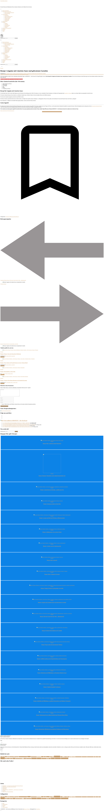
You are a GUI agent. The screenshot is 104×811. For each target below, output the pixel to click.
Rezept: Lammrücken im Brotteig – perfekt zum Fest (52, 489)
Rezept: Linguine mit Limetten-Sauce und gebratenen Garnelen (52, 602)
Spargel (11, 758)
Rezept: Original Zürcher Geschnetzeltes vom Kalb (52, 588)
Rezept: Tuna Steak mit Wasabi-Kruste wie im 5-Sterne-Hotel (14, 362)
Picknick (97, 756)
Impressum (4, 788)
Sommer (8, 758)
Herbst (61, 756)
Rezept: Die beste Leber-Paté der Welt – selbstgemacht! (52, 616)
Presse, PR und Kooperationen (8, 791)
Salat (6, 758)
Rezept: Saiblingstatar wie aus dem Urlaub (52, 532)
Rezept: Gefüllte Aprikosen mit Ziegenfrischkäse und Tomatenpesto (52, 658)
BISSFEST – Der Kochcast (9, 4)
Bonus (8, 756)
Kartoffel (65, 756)
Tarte (23, 758)
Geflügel (51, 756)
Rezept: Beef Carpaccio (52, 560)
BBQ (3, 756)
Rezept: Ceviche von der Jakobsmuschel (52, 546)
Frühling (48, 756)
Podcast (99, 756)
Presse (4, 30)
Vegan (25, 758)
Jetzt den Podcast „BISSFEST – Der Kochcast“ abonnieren (13, 789)
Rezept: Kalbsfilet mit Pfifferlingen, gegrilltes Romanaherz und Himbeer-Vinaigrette (52, 701)
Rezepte (4, 22)
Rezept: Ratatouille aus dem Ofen (7, 371)
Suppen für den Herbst (19, 758)
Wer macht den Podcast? (7, 11)
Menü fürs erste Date (78, 756)
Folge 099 (9, 216)
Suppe (14, 758)
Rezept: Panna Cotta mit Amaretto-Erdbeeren (10, 353)
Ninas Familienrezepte (8, 16)
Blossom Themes (27, 809)
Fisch (6, 216)
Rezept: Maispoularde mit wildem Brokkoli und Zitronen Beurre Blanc (52, 715)
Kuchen (68, 756)
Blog (3, 803)
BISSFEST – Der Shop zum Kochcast (9, 786)
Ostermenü (7, 15)
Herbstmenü (7, 20)
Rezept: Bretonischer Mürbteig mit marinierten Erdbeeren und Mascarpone (52, 729)
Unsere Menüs (5, 14)
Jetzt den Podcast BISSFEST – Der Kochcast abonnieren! (52, 111)
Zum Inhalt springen (3, 0)
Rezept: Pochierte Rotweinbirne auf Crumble (52, 630)
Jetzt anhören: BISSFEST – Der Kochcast (15, 420)
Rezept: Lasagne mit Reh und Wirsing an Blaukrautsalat (52, 518)
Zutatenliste (58, 758)
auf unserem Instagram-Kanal (97, 106)
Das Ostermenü (16, 756)
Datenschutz (5, 787)
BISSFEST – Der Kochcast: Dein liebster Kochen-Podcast (13, 785)
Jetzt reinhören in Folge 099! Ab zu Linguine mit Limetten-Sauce (11, 79)
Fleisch (44, 756)
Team (3, 806)
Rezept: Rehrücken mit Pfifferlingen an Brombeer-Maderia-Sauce (52, 672)
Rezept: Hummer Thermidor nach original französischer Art (52, 475)
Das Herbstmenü (11, 756)
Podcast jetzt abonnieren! (7, 28)
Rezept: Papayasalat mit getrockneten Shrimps (52, 644)
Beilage (6, 756)
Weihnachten (7, 19)
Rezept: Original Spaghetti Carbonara (52, 687)
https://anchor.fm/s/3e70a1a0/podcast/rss (7, 110)
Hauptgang (7, 26)
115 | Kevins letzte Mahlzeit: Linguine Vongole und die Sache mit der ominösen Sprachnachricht (19, 424)
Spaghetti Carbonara (68, 93)
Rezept (17, 216)
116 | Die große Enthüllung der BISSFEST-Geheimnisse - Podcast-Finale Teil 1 (16, 423)
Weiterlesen (2, 365)
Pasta (15, 216)
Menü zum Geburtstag (90, 756)
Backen (1, 756)
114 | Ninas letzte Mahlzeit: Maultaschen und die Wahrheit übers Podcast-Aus (16, 425)
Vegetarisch (34, 758)
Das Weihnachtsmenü (23, 756)
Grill (53, 756)
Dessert (6, 27)
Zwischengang (7, 25)
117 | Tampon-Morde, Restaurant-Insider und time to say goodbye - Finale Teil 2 (16, 422)
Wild (47, 758)
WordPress (38, 809)
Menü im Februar (8, 17)
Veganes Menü (7, 18)
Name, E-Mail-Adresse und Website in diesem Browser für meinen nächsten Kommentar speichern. (19, 404)
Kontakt (4, 29)
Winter (49, 758)
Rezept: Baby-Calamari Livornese (52, 574)
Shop (3, 31)
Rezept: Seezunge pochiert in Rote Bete (52, 504)
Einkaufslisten (5, 21)
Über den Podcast (6, 10)
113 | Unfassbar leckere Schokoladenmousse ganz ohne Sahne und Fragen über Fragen (17, 426)
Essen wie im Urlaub (34, 756)
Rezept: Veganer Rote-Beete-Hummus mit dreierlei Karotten (13, 380)
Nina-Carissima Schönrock (9, 12)
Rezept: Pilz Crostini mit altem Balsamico (52, 443)
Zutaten (53, 758)
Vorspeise (6, 24)
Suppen (6, 23)
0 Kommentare (32, 73)
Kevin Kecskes (7, 13)
